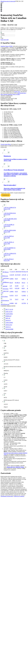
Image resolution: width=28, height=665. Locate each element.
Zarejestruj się (5, 195)
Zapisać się (8, 475)
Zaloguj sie (3, 475)
